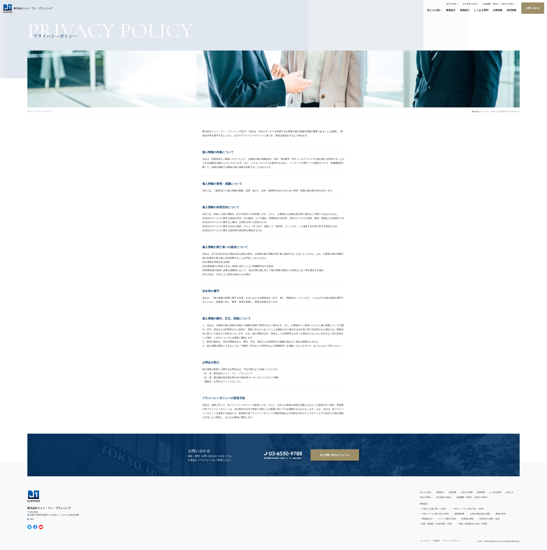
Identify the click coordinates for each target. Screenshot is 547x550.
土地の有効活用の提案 (480, 514)
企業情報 (497, 10)
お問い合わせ (533, 8)
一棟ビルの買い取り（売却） (434, 509)
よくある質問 (481, 10)
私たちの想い (434, 10)
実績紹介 (465, 10)
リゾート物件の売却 (447, 519)
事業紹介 (451, 10)
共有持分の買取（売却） (490, 519)
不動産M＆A (426, 519)
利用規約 (436, 541)
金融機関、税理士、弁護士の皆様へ (499, 4)
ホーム (29, 111)
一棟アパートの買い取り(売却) (435, 514)
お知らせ (509, 492)
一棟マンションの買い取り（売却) (468, 509)
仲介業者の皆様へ (470, 4)
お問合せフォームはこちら (227, 381)
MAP (32, 519)
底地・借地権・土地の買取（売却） (437, 524)
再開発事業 (459, 514)
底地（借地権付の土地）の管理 (473, 524)
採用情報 (511, 10)
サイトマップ (425, 541)
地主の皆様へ (452, 4)
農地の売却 (501, 514)
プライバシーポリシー (451, 541)
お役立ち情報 (467, 492)
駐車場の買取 (468, 519)
